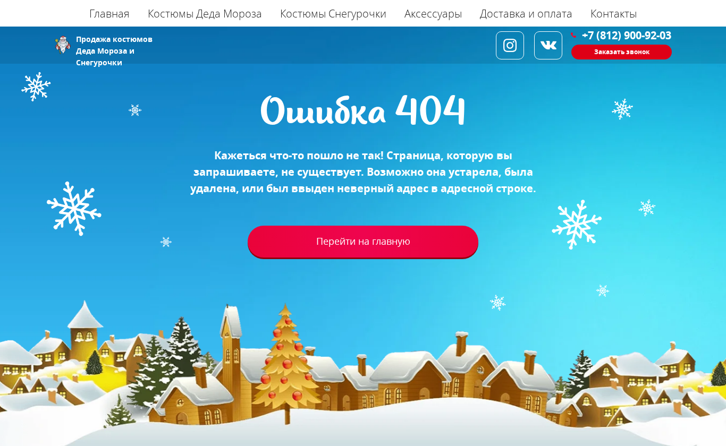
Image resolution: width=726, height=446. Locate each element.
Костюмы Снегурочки (333, 13)
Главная (109, 13)
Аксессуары (433, 13)
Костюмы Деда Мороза (205, 13)
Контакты (613, 13)
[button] (621, 52)
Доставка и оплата (526, 13)
